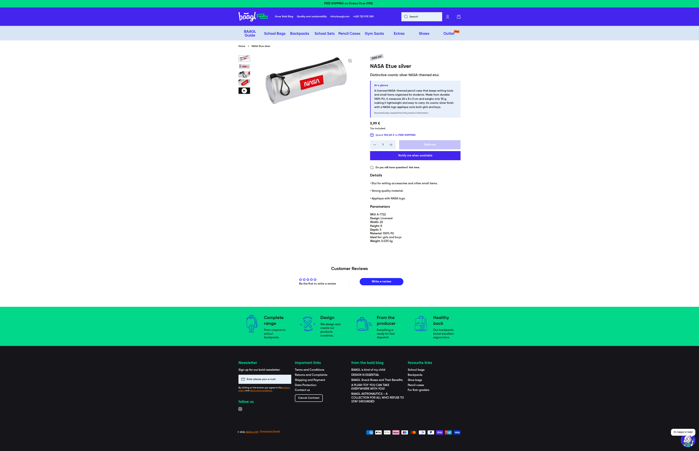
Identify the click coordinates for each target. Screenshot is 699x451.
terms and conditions (261, 391)
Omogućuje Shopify (270, 431)
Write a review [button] (381, 281)
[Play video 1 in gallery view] (244, 90)
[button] (459, 17)
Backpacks (415, 375)
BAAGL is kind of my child (368, 370)
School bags (416, 370)
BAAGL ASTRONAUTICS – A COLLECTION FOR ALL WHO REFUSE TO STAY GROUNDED (377, 398)
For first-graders (418, 390)
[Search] (404, 16)
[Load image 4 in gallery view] (244, 82)
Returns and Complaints (311, 375)
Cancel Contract (308, 398)
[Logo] (253, 16)
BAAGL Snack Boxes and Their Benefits (377, 380)
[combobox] (421, 16)
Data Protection (305, 385)
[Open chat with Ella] (688, 440)
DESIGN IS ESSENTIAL (365, 375)
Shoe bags (415, 380)
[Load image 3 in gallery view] (244, 74)
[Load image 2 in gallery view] (244, 66)
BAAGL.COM (252, 432)
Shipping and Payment (310, 380)
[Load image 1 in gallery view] (244, 58)
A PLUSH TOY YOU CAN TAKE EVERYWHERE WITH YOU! (370, 387)
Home (241, 46)
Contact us (302, 390)
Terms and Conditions (309, 370)
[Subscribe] (286, 379)
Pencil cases (416, 385)
